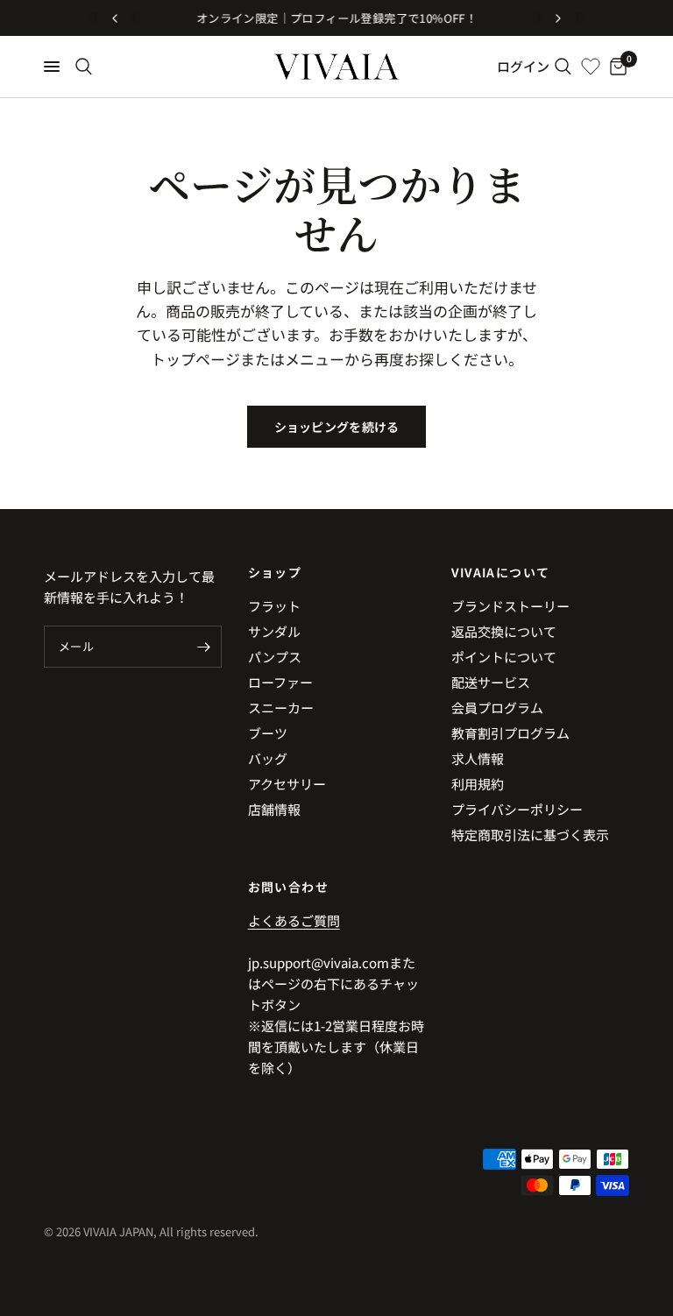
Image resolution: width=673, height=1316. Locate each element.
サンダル (274, 631)
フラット (274, 606)
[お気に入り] (590, 66)
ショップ (275, 572)
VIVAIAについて (500, 572)
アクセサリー (287, 784)
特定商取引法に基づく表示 (530, 834)
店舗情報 (274, 809)
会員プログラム (497, 707)
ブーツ (267, 733)
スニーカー (281, 707)
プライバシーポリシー (517, 809)
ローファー (280, 682)
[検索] (84, 67)
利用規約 (477, 784)
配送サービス (490, 682)
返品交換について (503, 631)
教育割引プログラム (510, 733)
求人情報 (477, 758)
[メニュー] (52, 67)
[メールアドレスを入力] (204, 647)
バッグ (267, 758)
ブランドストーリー (510, 606)
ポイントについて (503, 656)
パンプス (274, 656)
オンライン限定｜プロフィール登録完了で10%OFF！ (336, 18)
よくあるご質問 (294, 920)
